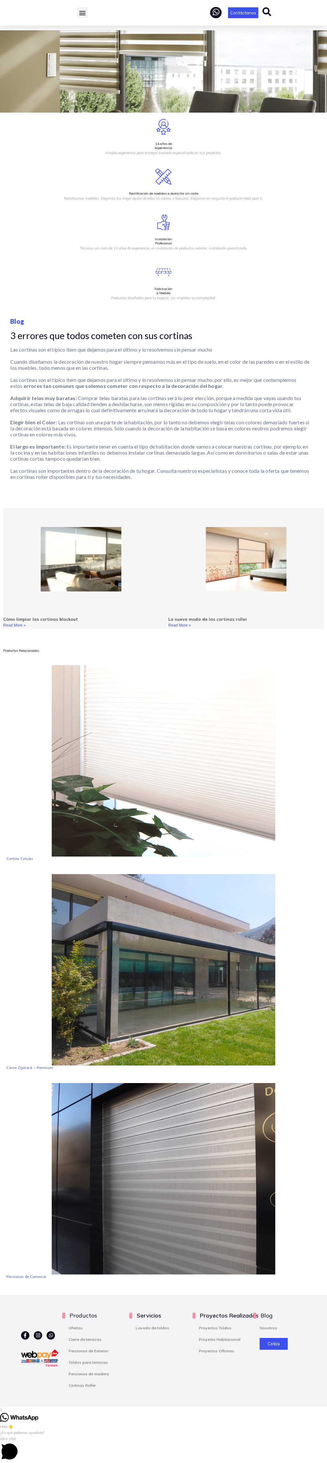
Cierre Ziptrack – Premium (29, 1068)
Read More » (14, 625)
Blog (266, 1315)
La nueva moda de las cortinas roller (207, 619)
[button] (82, 12)
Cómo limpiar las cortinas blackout (40, 619)
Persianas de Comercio (26, 1276)
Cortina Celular (19, 859)
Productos (83, 1315)
